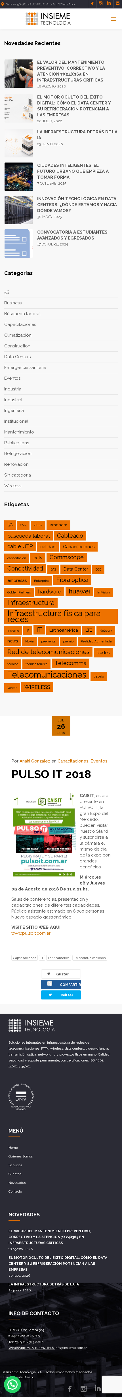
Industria (12, 389)
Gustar (59, 975)
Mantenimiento (19, 432)
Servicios (15, 1165)
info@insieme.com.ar (71, 1348)
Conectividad (25, 568)
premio (68, 641)
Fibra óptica (72, 579)
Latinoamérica (63, 630)
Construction (17, 346)
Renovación (16, 464)
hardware (49, 592)
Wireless (12, 485)
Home (13, 1148)
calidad (48, 546)
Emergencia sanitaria (25, 367)
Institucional (16, 421)
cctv (37, 557)
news (12, 641)
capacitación (16, 558)
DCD (98, 569)
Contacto (15, 1191)
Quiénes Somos (21, 1156)
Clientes (15, 1174)
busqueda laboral (28, 536)
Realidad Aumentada (96, 641)
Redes (103, 652)
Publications (16, 442)
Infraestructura (30, 603)
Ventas (12, 687)
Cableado (70, 535)
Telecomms (70, 663)
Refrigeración (17, 453)
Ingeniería (14, 410)
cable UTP (20, 546)
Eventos (12, 378)
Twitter (60, 995)
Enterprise (41, 580)
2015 (23, 525)
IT (39, 629)
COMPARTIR (64, 984)
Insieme (13, 630)
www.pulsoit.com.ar (31, 933)
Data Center (76, 569)
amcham (58, 524)
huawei (79, 591)
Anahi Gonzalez (35, 761)
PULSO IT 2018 (51, 774)
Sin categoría (17, 475)
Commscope (67, 557)
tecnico (12, 664)
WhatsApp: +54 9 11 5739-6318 (32, 1348)
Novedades (17, 1183)
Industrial (13, 399)
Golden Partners (19, 592)
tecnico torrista (36, 664)
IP (27, 630)
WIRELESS (37, 687)
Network (106, 630)
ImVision (103, 592)
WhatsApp (66, 4)
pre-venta (48, 641)
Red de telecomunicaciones (48, 651)
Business (13, 303)
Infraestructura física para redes (53, 616)
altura (38, 525)
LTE (88, 630)
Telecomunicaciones (46, 674)
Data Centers (17, 356)
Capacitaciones (20, 324)
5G (7, 292)
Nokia (29, 641)
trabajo (99, 676)
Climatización (17, 335)
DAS (53, 569)
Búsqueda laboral (22, 313)
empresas (17, 580)
